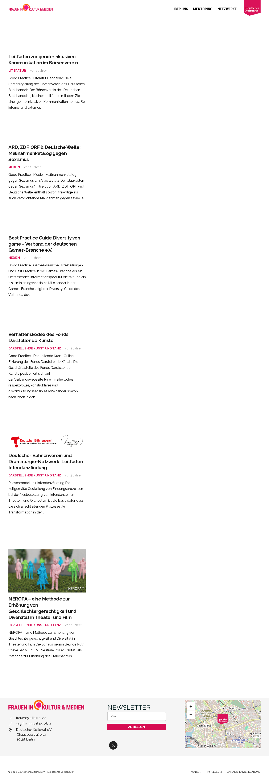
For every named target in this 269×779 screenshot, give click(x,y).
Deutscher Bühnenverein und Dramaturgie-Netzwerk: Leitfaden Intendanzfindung (45, 461)
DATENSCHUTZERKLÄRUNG (244, 771)
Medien (14, 167)
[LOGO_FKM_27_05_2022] (30, 7)
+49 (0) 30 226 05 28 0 (33, 724)
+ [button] (190, 706)
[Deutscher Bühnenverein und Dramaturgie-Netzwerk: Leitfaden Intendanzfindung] (47, 441)
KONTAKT (196, 771)
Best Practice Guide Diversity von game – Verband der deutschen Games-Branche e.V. (44, 244)
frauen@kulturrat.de (31, 718)
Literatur (17, 70)
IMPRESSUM (214, 771)
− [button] (190, 714)
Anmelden (136, 727)
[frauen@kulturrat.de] (12, 718)
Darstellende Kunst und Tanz (34, 348)
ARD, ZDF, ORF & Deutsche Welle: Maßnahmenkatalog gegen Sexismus (44, 153)
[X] (113, 745)
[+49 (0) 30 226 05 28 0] (12, 724)
